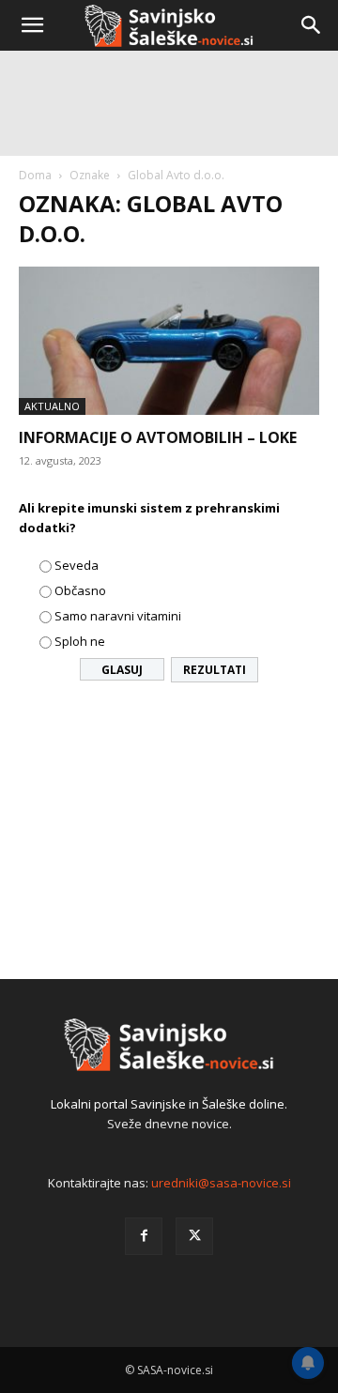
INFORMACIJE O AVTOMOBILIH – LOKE (158, 437)
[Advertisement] (169, 235)
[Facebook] (143, 1236)
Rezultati (214, 670)
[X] (194, 1236)
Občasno (80, 590)
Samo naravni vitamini (117, 615)
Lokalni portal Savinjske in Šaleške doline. (169, 1103)
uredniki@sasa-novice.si (221, 1182)
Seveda (76, 565)
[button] (32, 25)
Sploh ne (79, 641)
